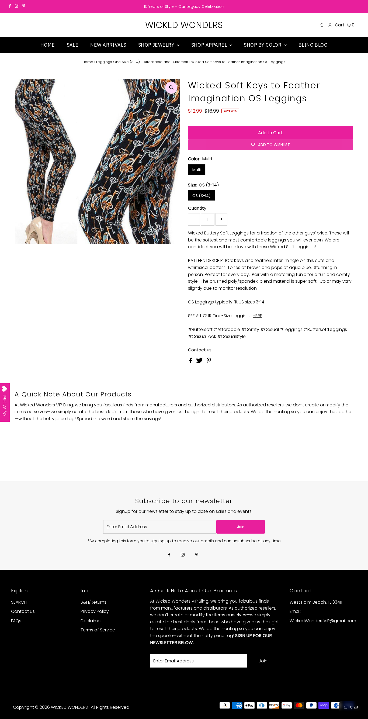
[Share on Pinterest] (209, 361)
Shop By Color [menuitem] (263, 45)
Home (87, 61)
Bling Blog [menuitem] (313, 45)
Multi (196, 169)
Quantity (197, 208)
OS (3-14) (201, 195)
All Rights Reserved (110, 707)
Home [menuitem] (47, 45)
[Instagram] (16, 6)
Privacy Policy (95, 611)
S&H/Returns (93, 602)
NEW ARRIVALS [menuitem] (108, 45)
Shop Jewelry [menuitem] (157, 45)
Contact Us (23, 611)
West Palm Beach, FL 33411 (316, 602)
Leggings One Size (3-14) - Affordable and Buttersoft (142, 61)
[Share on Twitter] (200, 361)
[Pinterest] (23, 6)
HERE (257, 316)
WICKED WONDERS (184, 25)
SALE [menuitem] (73, 45)
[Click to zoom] (171, 88)
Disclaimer (91, 621)
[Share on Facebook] (191, 361)
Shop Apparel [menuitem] (209, 45)
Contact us (199, 350)
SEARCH (19, 602)
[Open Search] (321, 25)
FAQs (16, 621)
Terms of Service (98, 630)
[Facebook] (10, 6)
